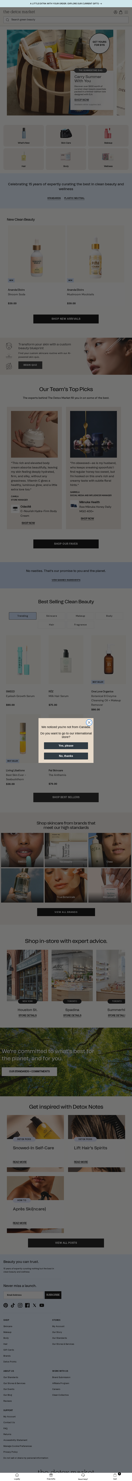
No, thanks (66, 755)
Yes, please (66, 745)
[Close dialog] (89, 722)
